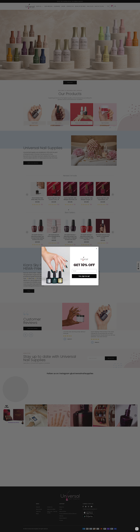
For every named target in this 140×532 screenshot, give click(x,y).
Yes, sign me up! (84, 276)
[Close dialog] (96, 248)
